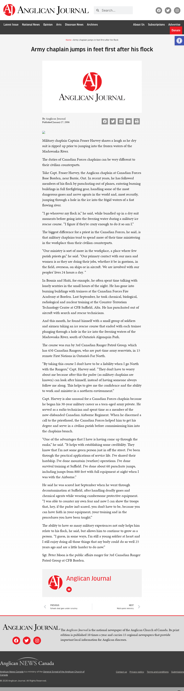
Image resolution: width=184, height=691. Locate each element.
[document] (92, 345)
